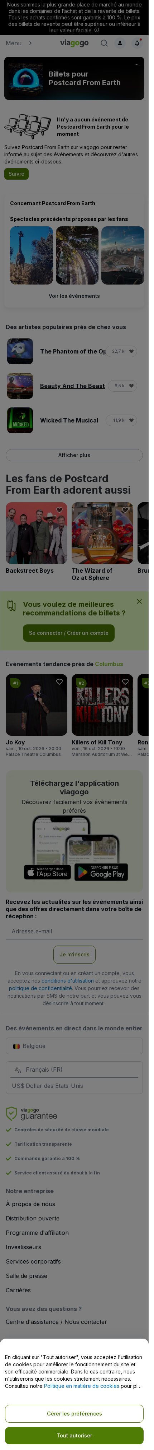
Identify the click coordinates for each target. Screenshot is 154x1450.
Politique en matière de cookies (81, 1386)
